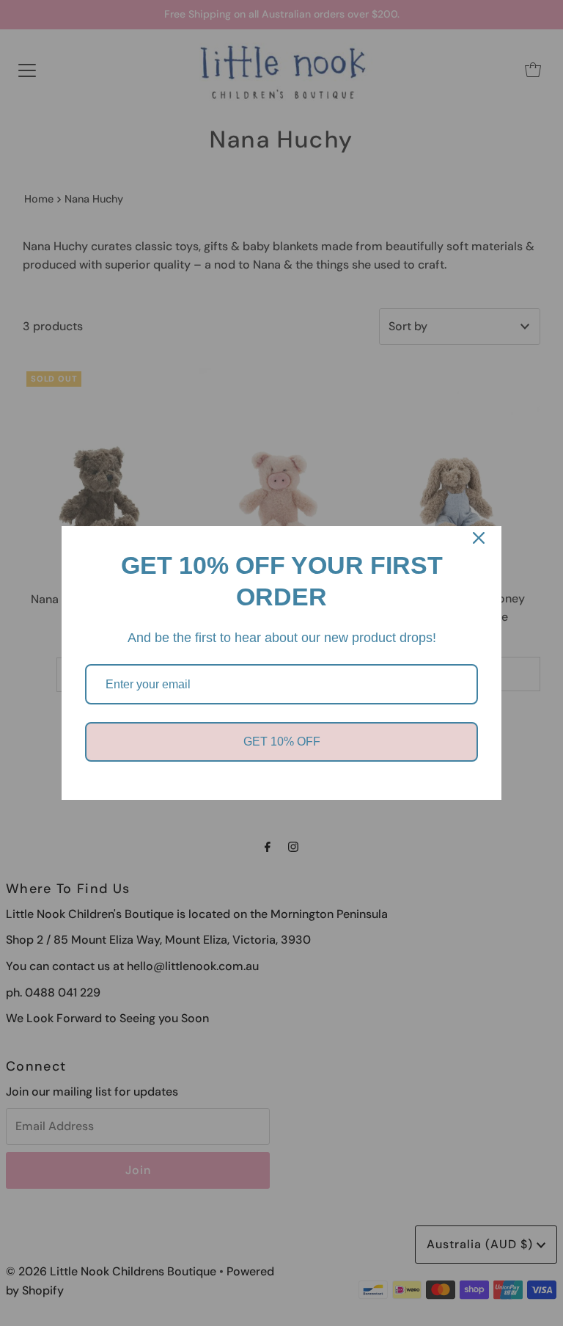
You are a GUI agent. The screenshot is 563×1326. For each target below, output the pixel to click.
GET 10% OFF (281, 741)
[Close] (478, 538)
